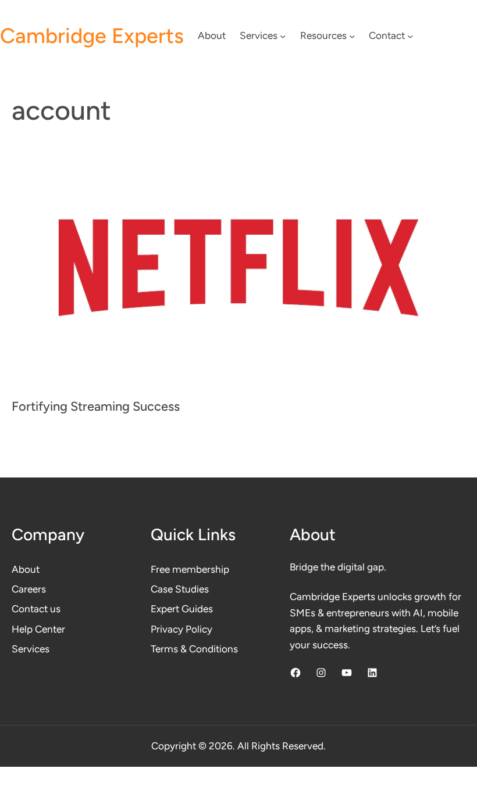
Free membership (190, 569)
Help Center (38, 629)
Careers (29, 589)
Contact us (36, 609)
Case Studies (180, 589)
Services (30, 649)
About (26, 569)
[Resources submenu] (352, 36)
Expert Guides (182, 609)
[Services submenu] (283, 36)
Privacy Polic (179, 629)
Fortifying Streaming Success (96, 406)
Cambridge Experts (92, 35)
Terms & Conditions (194, 649)
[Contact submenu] (410, 36)
